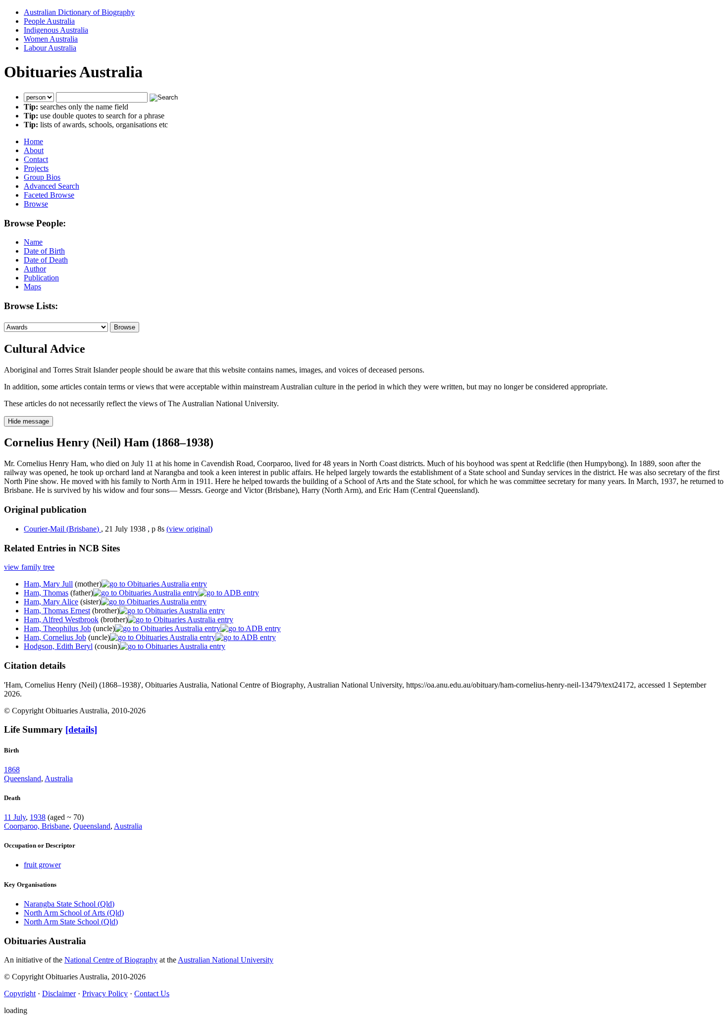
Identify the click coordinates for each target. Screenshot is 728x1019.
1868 (12, 769)
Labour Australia (50, 48)
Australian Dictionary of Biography (79, 12)
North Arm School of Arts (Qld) (74, 913)
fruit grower (42, 864)
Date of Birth (44, 251)
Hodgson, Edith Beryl (58, 646)
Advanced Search (51, 186)
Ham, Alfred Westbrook (61, 619)
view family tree (29, 567)
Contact (36, 159)
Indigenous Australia (56, 30)
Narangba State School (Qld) (69, 904)
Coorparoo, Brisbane (36, 826)
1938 (38, 817)
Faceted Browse (49, 195)
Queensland (22, 778)
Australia (59, 778)
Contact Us (151, 993)
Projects (36, 168)
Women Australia (51, 39)
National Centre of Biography (110, 960)
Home (33, 141)
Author (35, 269)
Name (33, 242)
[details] (81, 729)
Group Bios (42, 177)
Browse (36, 204)
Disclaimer (59, 993)
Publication (41, 277)
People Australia (49, 21)
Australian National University (225, 960)
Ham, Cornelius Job (55, 637)
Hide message (28, 421)
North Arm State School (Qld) (71, 921)
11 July (15, 817)
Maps (32, 286)
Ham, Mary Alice (51, 601)
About (34, 150)
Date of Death (46, 260)
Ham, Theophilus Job (57, 628)
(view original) (189, 529)
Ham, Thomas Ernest (57, 610)
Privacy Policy (105, 993)
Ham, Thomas (46, 593)
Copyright (20, 993)
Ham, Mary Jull (48, 584)
